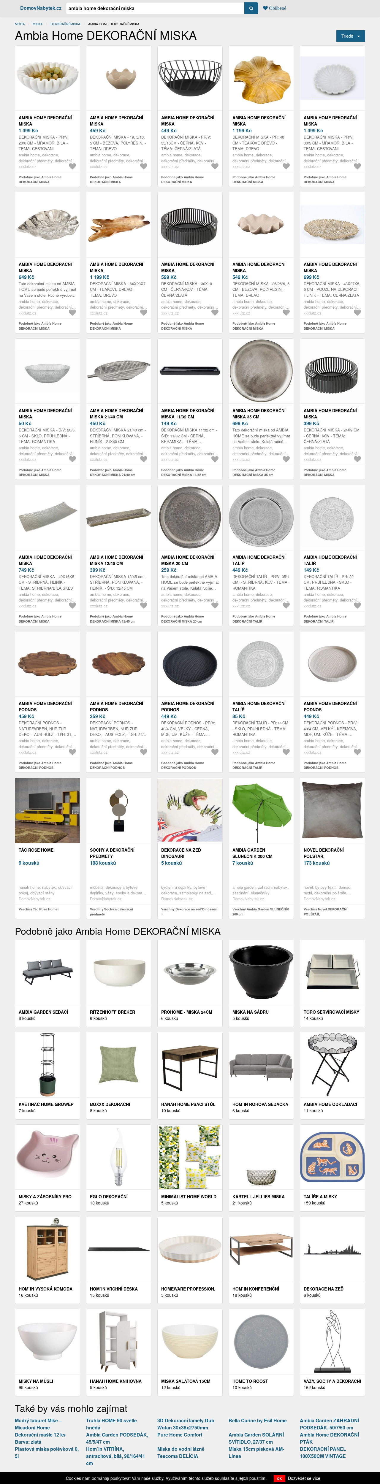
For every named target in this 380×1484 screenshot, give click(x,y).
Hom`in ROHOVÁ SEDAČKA (260, 1104)
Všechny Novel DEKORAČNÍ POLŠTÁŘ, (325, 911)
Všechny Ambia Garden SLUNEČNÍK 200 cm (260, 911)
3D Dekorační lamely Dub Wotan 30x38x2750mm (185, 1424)
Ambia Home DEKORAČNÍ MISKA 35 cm (259, 413)
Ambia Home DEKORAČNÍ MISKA (45, 121)
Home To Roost (250, 1381)
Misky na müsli (36, 1381)
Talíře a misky (320, 1196)
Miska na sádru (250, 1012)
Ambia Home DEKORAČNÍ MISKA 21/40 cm (116, 413)
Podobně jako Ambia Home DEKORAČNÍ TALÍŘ (253, 618)
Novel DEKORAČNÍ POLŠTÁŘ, (324, 853)
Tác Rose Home (36, 850)
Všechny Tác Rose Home (38, 909)
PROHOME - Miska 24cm (186, 1012)
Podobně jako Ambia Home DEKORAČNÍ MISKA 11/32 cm (184, 472)
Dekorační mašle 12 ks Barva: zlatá (40, 1438)
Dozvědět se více (304, 1478)
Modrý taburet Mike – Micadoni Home (38, 1424)
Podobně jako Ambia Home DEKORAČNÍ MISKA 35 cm (253, 472)
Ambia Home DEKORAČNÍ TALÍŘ (259, 560)
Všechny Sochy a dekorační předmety (111, 911)
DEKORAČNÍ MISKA (65, 23)
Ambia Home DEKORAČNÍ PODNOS (45, 706)
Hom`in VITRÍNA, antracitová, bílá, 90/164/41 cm (115, 1455)
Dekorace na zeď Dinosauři (181, 853)
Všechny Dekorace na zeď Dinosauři (189, 909)
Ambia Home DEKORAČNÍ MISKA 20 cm (187, 560)
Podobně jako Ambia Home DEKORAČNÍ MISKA (40, 179)
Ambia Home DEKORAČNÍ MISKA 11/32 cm (187, 413)
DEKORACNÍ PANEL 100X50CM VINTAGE (323, 1452)
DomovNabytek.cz (40, 7)
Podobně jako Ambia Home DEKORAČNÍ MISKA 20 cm (182, 618)
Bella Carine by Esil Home (258, 1420)
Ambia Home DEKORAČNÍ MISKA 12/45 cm (116, 560)
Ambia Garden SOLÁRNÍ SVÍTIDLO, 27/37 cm (256, 1438)
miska (37, 23)
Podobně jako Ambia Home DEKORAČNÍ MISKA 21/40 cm (112, 472)
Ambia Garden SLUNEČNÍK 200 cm (252, 853)
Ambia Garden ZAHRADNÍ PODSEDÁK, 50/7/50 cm (329, 1424)
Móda (20, 23)
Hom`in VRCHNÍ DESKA (114, 1289)
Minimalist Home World (188, 1196)
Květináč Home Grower (46, 1104)
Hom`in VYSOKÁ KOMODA (45, 1289)
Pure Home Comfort (179, 1434)
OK (279, 1478)
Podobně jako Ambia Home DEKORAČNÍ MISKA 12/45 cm (112, 618)
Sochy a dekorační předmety (112, 853)
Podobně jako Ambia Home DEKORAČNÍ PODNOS (40, 765)
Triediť (347, 36)
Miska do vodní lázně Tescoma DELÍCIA (181, 1452)
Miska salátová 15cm (185, 1381)
